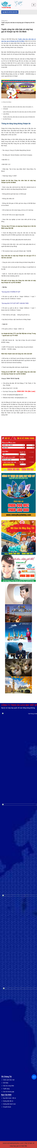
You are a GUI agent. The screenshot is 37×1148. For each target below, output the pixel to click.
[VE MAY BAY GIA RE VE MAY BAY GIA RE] (6, 4)
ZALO (34, 1076)
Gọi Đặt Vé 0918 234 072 (9, 12)
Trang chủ (4, 20)
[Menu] (34, 4)
